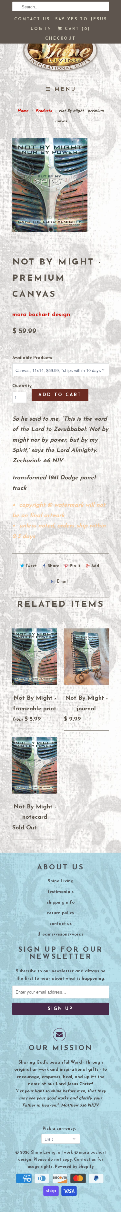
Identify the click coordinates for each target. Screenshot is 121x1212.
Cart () (76, 29)
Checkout (60, 39)
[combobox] (60, 6)
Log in (41, 29)
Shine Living (61, 881)
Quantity (22, 386)
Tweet (31, 566)
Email (62, 582)
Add (95, 566)
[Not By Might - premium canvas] (50, 185)
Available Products (32, 358)
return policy (60, 913)
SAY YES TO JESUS (81, 19)
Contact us (32, 19)
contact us (60, 924)
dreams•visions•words (60, 934)
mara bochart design (41, 315)
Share (53, 566)
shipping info (61, 902)
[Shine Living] (60, 53)
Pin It (75, 566)
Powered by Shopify (74, 1167)
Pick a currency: (60, 1129)
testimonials (60, 892)
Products (43, 111)
